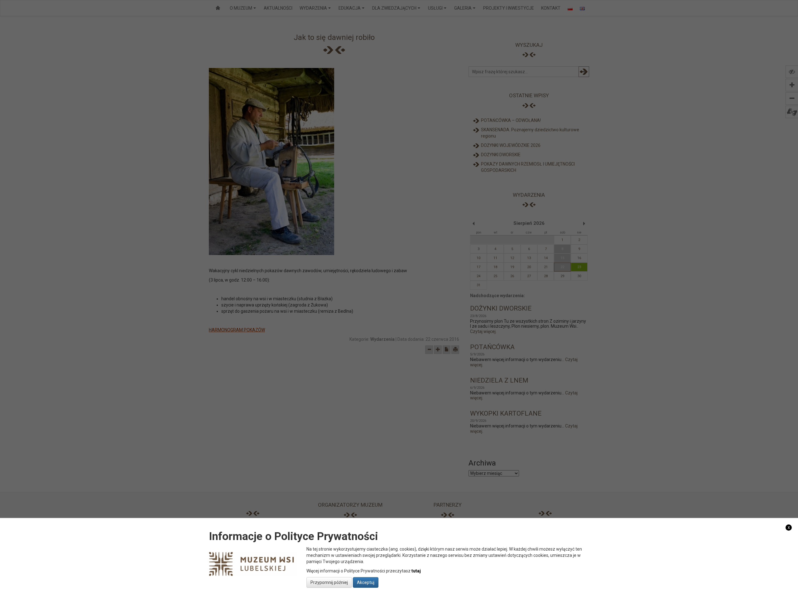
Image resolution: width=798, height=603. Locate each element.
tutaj (416, 570)
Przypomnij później (329, 582)
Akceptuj (365, 582)
